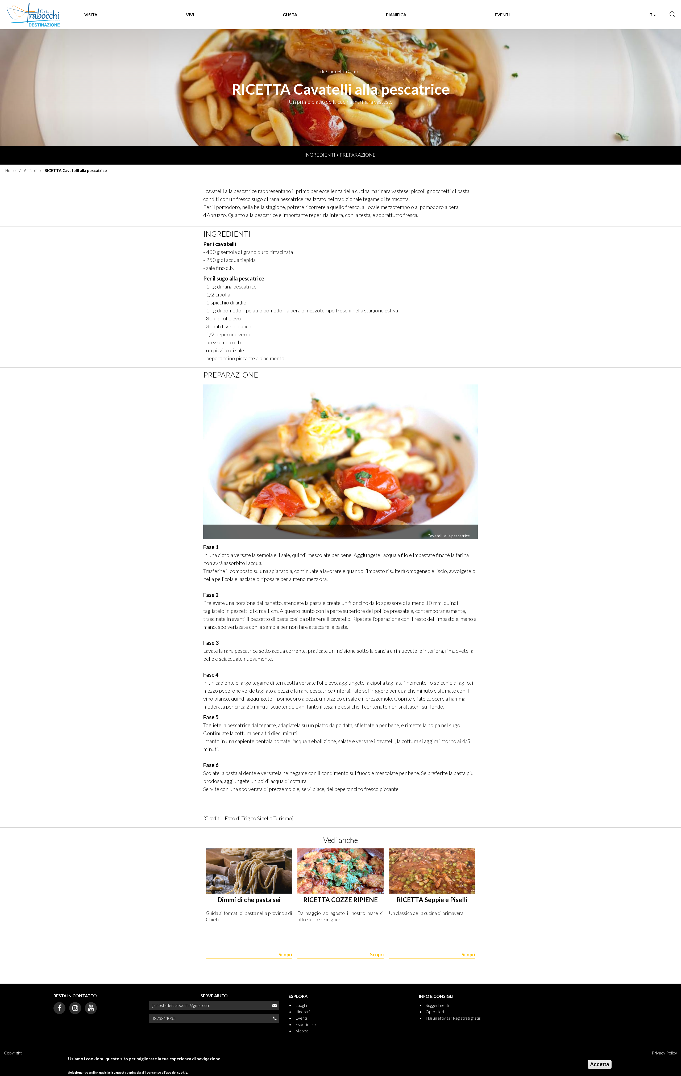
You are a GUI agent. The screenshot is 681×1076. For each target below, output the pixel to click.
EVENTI (502, 14)
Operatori (435, 1011)
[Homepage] (33, 15)
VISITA (90, 14)
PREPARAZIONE (358, 155)
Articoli (30, 170)
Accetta (599, 1064)
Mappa (301, 1030)
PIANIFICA (396, 14)
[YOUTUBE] (91, 1008)
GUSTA (290, 14)
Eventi (301, 1017)
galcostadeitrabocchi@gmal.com (181, 1005)
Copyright (13, 1052)
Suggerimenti (437, 1005)
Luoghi (301, 1005)
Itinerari (302, 1011)
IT (651, 14)
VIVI (190, 14)
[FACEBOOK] (59, 1008)
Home (10, 170)
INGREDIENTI (320, 155)
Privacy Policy (664, 1052)
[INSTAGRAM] (75, 1008)
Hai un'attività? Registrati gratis (453, 1017)
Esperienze (305, 1024)
